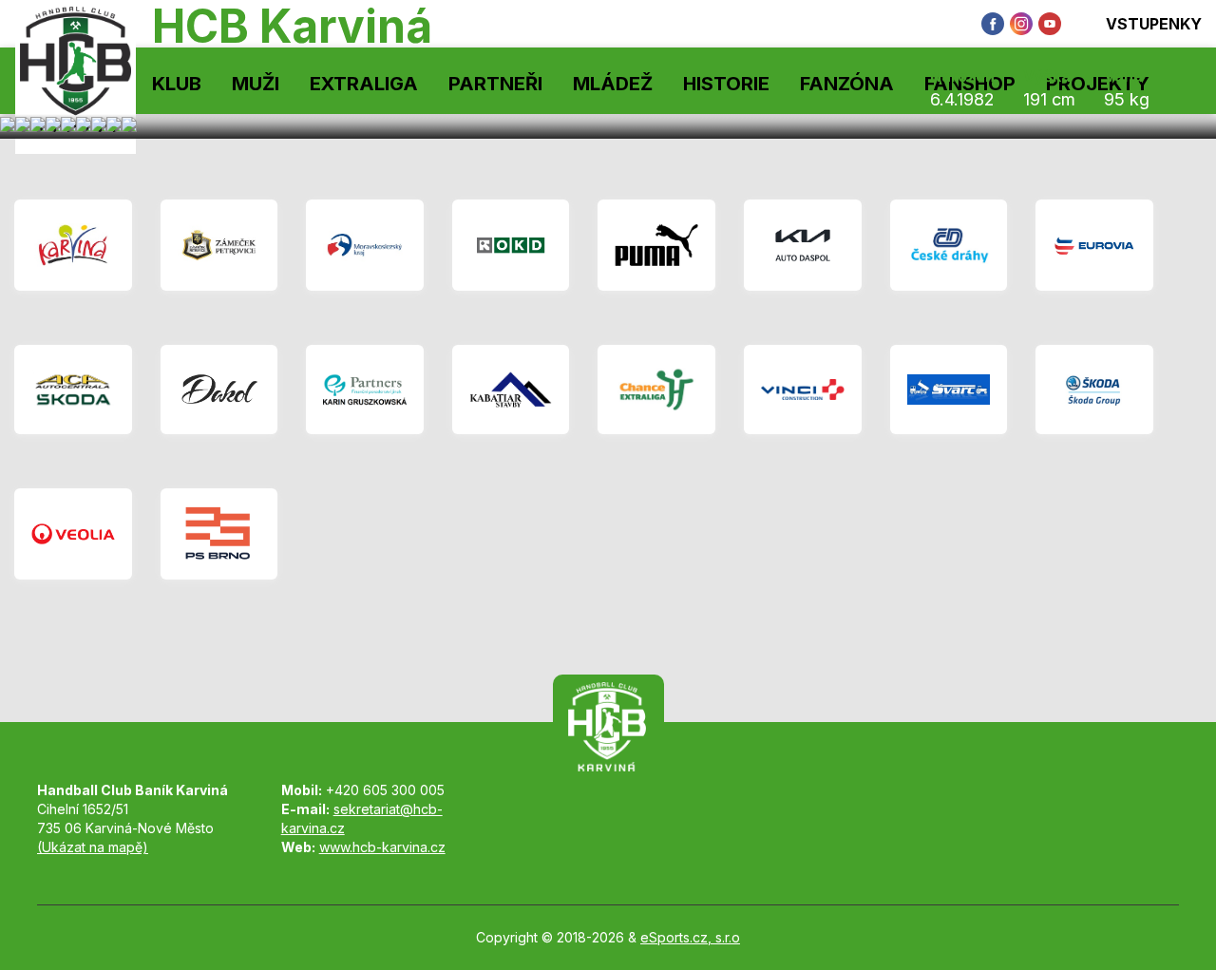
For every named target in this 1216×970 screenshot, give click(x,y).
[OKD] (511, 245)
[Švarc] (949, 389)
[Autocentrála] (73, 389)
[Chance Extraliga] (656, 389)
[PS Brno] (219, 534)
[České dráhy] (949, 245)
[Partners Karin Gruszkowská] (365, 389)
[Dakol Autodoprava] (219, 389)
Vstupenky (1154, 23)
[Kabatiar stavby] (511, 389)
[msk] (365, 245)
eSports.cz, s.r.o (690, 937)
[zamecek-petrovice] (219, 245)
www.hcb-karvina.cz (382, 847)
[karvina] (73, 245)
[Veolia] (73, 534)
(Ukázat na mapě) (92, 847)
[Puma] (656, 245)
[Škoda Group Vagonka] (1094, 389)
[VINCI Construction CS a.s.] (803, 389)
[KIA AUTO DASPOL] (803, 245)
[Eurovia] (1094, 245)
